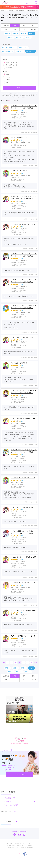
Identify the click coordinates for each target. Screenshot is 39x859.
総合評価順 (9, 67)
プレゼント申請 (19, 774)
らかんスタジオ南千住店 (19, 137)
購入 (7, 82)
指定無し (8, 74)
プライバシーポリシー (12, 847)
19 (31, 662)
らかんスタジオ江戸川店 (19, 171)
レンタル (8, 77)
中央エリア (18, 51)
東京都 (30, 33)
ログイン (31, 3)
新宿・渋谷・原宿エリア (8, 47)
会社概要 (22, 847)
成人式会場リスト (21, 845)
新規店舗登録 (30, 847)
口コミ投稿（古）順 (11, 65)
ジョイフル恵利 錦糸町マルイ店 (22, 337)
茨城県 (10, 37)
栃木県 (14, 33)
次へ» (35, 662)
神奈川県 (18, 37)
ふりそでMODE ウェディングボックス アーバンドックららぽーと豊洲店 (24, 107)
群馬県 (6, 33)
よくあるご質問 (11, 845)
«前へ (3, 662)
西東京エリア (22, 47)
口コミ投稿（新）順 (11, 62)
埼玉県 (22, 33)
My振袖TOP (10, 843)
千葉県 (27, 37)
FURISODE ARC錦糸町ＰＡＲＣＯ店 (23, 224)
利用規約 (30, 845)
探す (27, 3)
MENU (36, 3)
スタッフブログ (27, 843)
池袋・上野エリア (6, 51)
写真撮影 (8, 80)
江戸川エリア (29, 51)
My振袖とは (18, 843)
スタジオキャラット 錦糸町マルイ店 (23, 418)
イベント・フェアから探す (11, 805)
